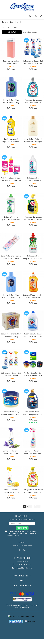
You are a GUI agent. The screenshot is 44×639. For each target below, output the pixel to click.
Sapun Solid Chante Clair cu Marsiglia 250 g (11, 335)
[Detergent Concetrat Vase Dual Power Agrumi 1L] (33, 476)
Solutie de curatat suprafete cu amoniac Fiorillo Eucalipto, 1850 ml (11, 140)
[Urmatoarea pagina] (38, 506)
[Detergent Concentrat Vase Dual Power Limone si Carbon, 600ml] (33, 204)
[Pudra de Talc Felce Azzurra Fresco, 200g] (11, 87)
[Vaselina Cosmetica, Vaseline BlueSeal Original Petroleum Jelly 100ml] (11, 399)
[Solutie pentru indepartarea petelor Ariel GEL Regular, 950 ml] (33, 243)
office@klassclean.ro (23, 568)
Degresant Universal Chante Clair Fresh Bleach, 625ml (33, 452)
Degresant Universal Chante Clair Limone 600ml (11, 491)
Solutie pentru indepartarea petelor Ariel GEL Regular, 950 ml (33, 257)
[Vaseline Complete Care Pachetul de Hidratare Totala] (33, 359)
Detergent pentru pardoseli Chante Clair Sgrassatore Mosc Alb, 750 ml (11, 218)
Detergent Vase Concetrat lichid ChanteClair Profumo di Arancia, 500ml (33, 296)
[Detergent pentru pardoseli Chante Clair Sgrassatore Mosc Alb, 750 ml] (11, 204)
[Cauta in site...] (41, 16)
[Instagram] (24, 550)
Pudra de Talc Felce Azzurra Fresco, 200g (11, 101)
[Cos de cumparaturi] (35, 16)
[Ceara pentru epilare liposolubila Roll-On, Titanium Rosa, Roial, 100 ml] (11, 48)
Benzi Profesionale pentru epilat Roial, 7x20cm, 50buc (11, 257)
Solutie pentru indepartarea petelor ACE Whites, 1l (33, 179)
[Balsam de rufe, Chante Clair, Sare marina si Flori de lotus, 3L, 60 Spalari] (33, 321)
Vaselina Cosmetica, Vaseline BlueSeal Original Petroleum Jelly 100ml (11, 413)
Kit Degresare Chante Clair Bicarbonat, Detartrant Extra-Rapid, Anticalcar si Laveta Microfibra (33, 62)
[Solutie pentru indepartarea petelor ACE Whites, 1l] (33, 165)
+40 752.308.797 (23, 564)
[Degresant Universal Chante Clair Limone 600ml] (11, 476)
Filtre (13, 32)
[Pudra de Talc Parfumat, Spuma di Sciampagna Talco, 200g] (33, 126)
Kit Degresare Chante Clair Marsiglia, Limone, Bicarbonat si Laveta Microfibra (11, 374)
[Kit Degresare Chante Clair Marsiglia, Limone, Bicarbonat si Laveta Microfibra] (11, 359)
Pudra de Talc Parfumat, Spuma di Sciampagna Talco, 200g (32, 140)
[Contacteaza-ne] (30, 16)
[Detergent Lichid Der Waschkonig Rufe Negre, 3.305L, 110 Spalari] (33, 399)
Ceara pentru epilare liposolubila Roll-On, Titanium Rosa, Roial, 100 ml (11, 62)
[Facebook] (20, 550)
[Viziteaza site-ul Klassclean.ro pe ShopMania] (16, 621)
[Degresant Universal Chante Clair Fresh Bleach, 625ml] (33, 437)
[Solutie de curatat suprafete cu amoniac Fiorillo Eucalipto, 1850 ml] (11, 126)
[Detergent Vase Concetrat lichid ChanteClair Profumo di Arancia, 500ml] (33, 281)
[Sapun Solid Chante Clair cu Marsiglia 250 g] (11, 321)
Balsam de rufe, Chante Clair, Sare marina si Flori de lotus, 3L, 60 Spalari (33, 335)
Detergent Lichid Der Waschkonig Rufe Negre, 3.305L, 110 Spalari (33, 413)
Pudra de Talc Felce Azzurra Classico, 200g (11, 296)
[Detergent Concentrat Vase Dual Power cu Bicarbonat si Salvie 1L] (33, 87)
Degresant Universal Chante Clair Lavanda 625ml (11, 452)
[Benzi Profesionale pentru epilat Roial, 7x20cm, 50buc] (11, 243)
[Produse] (3, 17)
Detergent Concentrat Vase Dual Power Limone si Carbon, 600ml (33, 218)
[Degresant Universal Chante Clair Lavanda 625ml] (11, 437)
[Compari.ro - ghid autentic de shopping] (22, 630)
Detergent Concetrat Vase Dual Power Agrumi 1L (33, 491)
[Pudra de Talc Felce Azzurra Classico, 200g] (11, 281)
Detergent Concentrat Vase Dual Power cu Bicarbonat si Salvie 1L (33, 101)
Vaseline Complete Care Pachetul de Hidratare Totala (33, 374)
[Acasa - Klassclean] (22, 7)
